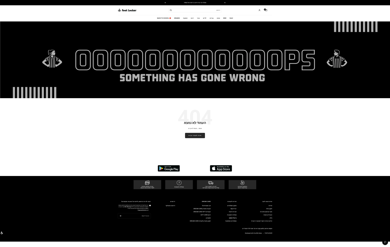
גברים (212, 18)
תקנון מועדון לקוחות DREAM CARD (200, 221)
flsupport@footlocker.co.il (143, 210)
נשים (218, 18)
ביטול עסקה (233, 218)
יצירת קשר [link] (233, 208)
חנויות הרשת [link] (233, 212)
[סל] (266, 10)
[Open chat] (385, 242)
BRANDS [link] (177, 18)
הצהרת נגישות (268, 215)
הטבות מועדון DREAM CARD (202, 208)
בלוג (271, 218)
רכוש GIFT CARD (206, 215)
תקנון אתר (269, 208)
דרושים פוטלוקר (170, 205)
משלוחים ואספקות (231, 221)
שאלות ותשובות (232, 215)
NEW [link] (224, 18)
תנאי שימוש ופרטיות (266, 212)
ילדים (204, 18)
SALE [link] (231, 18)
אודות (270, 205)
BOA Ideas (259, 233)
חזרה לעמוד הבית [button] (195, 135)
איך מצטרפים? (206, 205)
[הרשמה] (121, 216)
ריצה (192, 18)
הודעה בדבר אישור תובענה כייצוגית (261, 221)
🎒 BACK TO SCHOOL (164, 18)
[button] (2, 233)
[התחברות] (259, 10)
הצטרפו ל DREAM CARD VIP (202, 212)
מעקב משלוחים (232, 205)
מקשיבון (208, 218)
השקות (185, 18)
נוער (198, 18)
